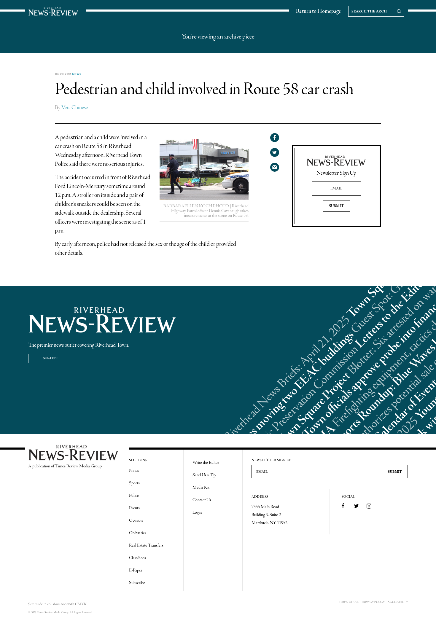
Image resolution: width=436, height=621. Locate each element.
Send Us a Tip (204, 475)
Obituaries (137, 533)
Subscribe (50, 358)
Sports (134, 483)
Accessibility (398, 602)
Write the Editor (205, 463)
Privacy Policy (373, 602)
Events (134, 508)
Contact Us (201, 500)
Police (134, 496)
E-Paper (135, 570)
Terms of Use (349, 602)
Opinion (136, 520)
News (77, 74)
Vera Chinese (74, 107)
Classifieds (137, 558)
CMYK (81, 604)
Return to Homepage (318, 11)
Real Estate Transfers (146, 545)
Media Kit (200, 488)
